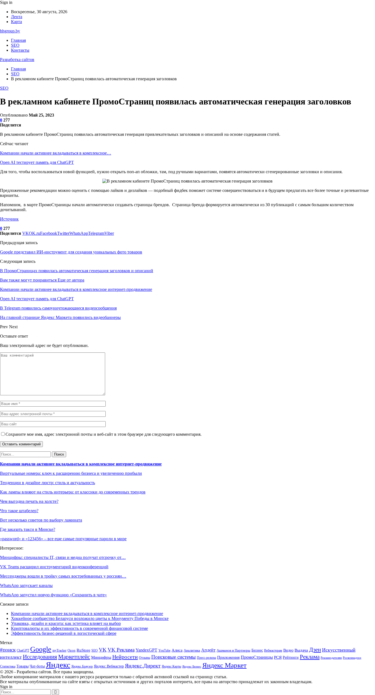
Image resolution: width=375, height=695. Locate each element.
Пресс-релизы (206, 658)
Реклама (310, 656)
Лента (16, 16)
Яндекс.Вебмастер (109, 666)
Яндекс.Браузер (82, 666)
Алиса (177, 650)
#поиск (8, 650)
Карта (16, 21)
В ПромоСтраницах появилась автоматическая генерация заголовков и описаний (76, 270)
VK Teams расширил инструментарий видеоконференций (54, 566)
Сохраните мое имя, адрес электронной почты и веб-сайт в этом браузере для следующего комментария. (103, 434)
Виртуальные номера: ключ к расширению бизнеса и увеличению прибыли (71, 473)
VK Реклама (121, 650)
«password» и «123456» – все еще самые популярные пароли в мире (63, 538)
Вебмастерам (273, 650)
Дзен (315, 650)
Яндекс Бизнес (191, 666)
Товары (22, 666)
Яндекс (58, 664)
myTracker (59, 650)
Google (40, 649)
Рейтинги (291, 657)
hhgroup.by (10, 31)
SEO (15, 45)
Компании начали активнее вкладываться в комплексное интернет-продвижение (81, 464)
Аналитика (192, 650)
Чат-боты (37, 666)
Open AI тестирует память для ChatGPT (37, 162)
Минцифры (101, 657)
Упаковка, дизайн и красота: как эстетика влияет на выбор (66, 623)
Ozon (71, 650)
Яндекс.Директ (143, 666)
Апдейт (208, 650)
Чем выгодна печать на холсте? (29, 501)
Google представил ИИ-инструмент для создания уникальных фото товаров (71, 252)
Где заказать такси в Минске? (27, 529)
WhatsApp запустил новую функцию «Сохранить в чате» (53, 594)
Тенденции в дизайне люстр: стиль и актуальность (47, 482)
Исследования (40, 657)
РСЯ (278, 657)
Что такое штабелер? (19, 510)
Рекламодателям (331, 657)
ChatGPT (23, 650)
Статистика (7, 666)
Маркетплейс (74, 657)
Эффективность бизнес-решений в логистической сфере (63, 633)
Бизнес (257, 650)
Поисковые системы (173, 657)
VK (103, 650)
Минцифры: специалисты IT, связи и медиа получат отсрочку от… (63, 557)
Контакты (20, 50)
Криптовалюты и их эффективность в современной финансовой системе (79, 628)
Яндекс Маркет (224, 665)
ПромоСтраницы (257, 657)
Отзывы (144, 658)
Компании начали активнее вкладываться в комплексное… (55, 153)
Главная (18, 40)
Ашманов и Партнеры (233, 650)
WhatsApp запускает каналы (26, 585)
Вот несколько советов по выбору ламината (41, 520)
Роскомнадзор (352, 657)
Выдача (301, 650)
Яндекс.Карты (171, 666)
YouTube (164, 650)
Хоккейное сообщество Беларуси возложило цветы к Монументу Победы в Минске (90, 618)
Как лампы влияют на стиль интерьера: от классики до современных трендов (72, 492)
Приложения (228, 657)
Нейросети (125, 657)
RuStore (83, 650)
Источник (9, 219)
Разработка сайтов (17, 59)
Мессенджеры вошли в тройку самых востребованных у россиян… (63, 576)
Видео (288, 650)
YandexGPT (146, 650)
